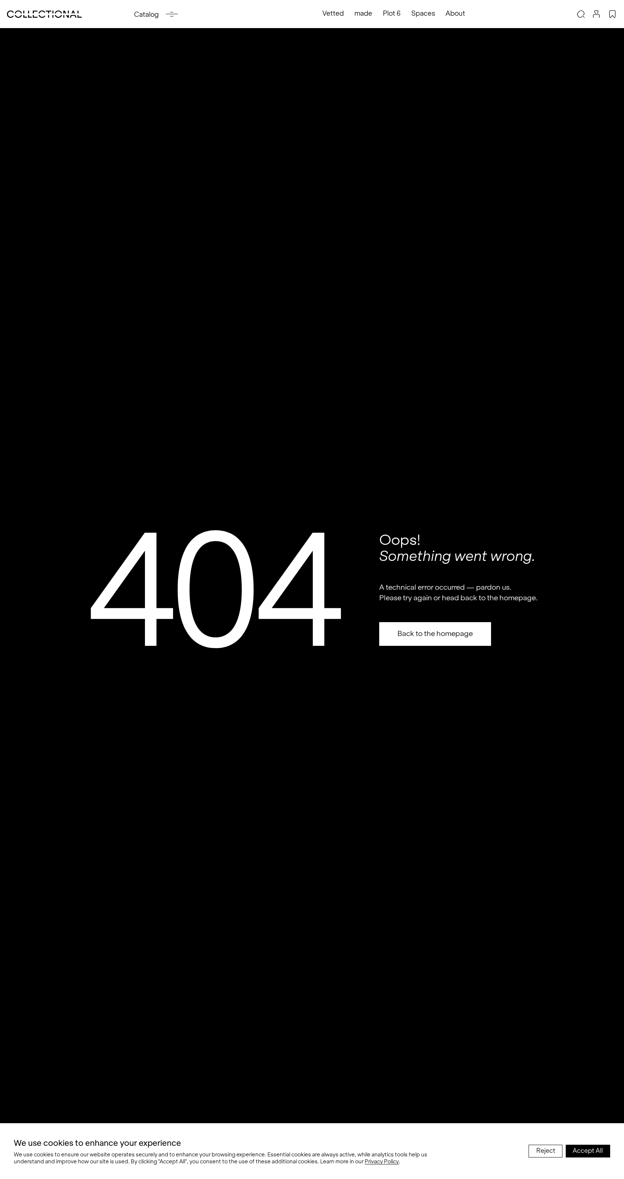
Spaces (423, 13)
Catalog (146, 14)
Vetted (333, 13)
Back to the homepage (435, 633)
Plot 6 (392, 13)
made (363, 13)
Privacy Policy (382, 1161)
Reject (545, 1150)
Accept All (588, 1150)
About (455, 13)
